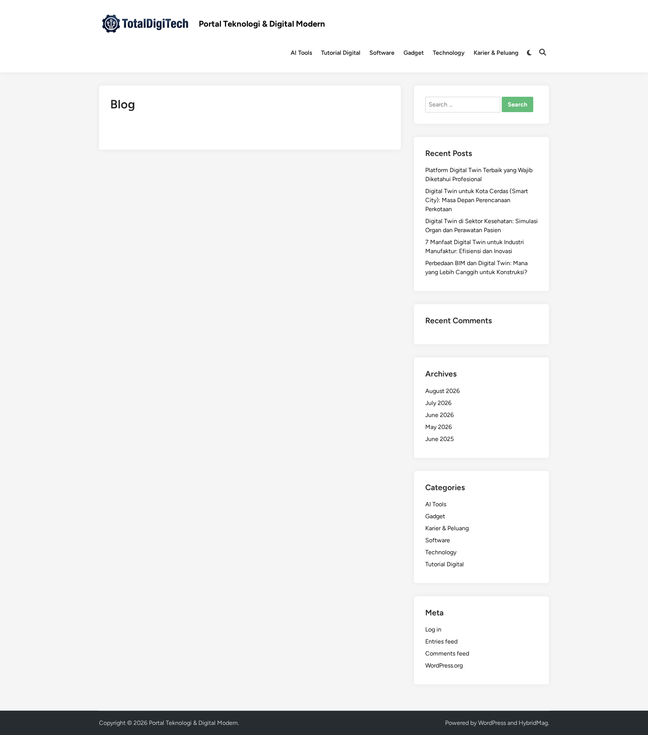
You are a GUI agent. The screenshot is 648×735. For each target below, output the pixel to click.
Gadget (414, 52)
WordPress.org (444, 665)
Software (381, 52)
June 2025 (439, 438)
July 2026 (438, 402)
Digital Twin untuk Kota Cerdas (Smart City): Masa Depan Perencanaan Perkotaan (476, 200)
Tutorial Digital (340, 52)
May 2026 (438, 426)
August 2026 (442, 390)
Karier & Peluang (496, 52)
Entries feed (441, 641)
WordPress (492, 722)
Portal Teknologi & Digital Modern (262, 24)
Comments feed (447, 653)
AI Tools (301, 52)
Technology (449, 52)
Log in (433, 629)
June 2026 (439, 414)
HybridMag (533, 722)
